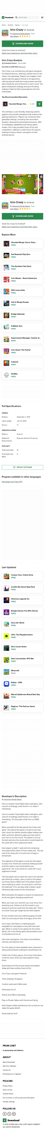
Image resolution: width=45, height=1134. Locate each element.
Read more (22, 67)
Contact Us (7, 1070)
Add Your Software (9, 1066)
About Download (9, 1062)
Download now (24, 43)
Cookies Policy (8, 1094)
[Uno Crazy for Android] (5, 33)
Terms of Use (7, 1090)
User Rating (14, 36)
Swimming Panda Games (13, 799)
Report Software (24, 467)
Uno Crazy (22, 29)
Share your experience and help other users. (20, 53)
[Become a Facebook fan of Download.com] (4, 1114)
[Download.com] (7, 17)
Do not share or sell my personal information (19, 1098)
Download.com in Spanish (12, 1074)
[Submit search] (16, 17)
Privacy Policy (7, 1086)
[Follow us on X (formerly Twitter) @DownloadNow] (9, 1114)
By (20, 34)
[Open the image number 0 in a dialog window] (20, 184)
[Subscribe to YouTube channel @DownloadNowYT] (14, 1114)
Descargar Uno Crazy (10, 482)
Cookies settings (9, 1102)
